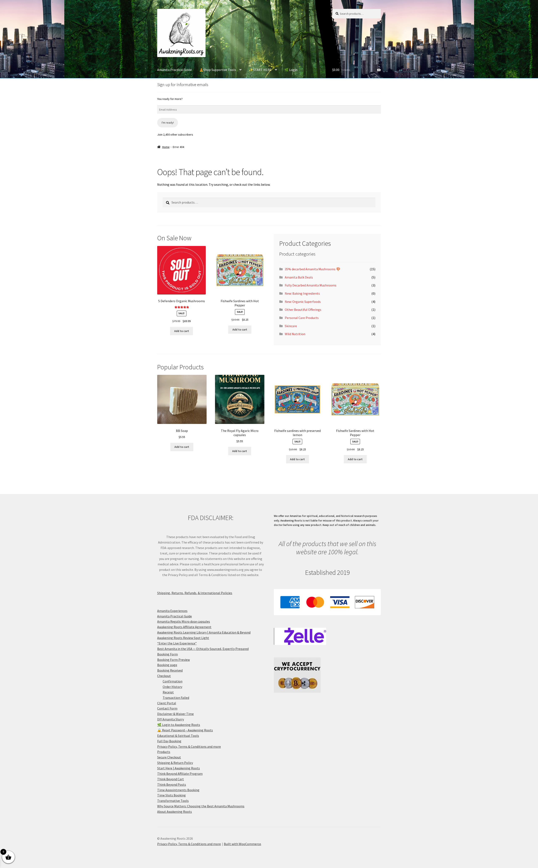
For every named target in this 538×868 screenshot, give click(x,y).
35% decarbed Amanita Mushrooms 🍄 (312, 269)
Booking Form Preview (173, 660)
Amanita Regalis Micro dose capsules (183, 621)
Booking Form (167, 654)
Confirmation (172, 681)
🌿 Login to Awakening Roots (178, 725)
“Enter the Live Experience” (177, 643)
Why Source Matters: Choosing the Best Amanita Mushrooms (200, 806)
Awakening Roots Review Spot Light (183, 638)
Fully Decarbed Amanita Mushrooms (310, 285)
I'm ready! (168, 122)
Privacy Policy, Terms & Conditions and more (189, 746)
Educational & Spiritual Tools (178, 735)
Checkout (164, 676)
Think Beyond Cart (170, 779)
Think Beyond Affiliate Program (180, 773)
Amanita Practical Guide (174, 70)
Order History (172, 687)
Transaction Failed (176, 697)
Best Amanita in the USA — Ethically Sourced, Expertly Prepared (203, 649)
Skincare (291, 326)
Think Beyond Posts (171, 784)
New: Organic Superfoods (303, 301)
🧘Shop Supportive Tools (217, 70)
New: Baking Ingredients (302, 293)
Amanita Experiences (172, 611)
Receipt (168, 692)
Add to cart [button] (181, 331)
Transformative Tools (173, 801)
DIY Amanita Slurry (170, 719)
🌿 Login (290, 70)
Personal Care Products (302, 318)
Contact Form (167, 708)
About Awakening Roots (174, 811)
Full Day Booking (169, 741)
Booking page (167, 665)
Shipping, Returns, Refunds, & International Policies (194, 593)
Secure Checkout (169, 757)
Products (163, 752)
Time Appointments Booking (178, 790)
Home (166, 147)
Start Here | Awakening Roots (178, 768)
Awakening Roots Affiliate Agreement (184, 627)
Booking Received (170, 670)
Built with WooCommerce (242, 844)
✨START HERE (260, 70)
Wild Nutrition (295, 334)
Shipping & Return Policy (175, 763)
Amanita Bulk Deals (299, 277)
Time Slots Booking (171, 795)
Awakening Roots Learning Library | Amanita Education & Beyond (204, 632)
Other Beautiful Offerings (303, 309)
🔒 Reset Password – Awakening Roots (185, 730)
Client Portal (166, 703)
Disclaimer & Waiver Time (175, 714)
